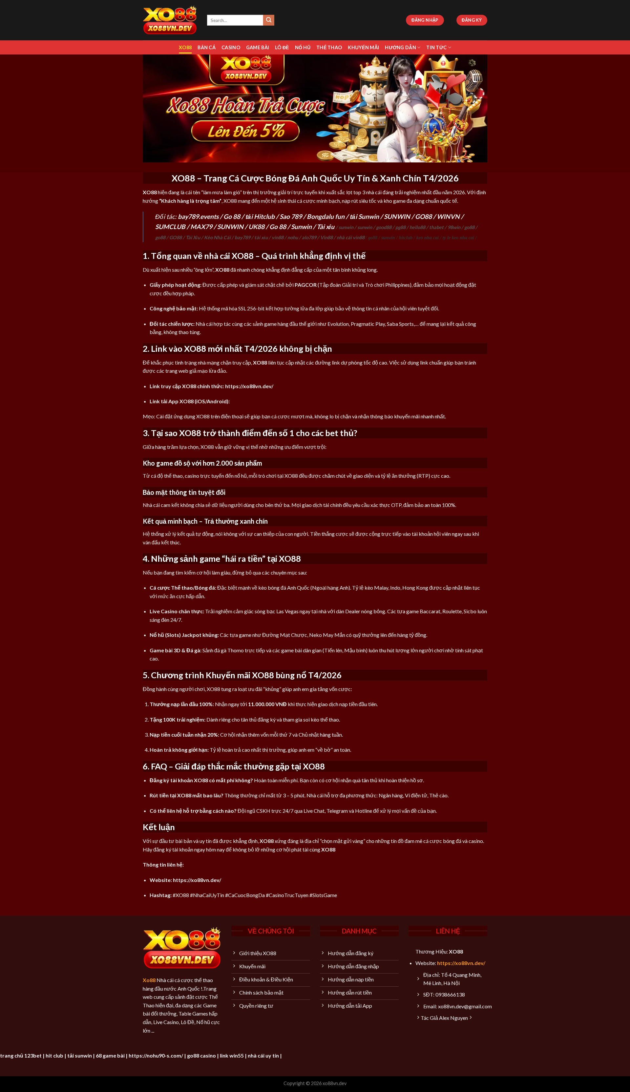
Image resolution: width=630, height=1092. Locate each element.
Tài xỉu (325, 226)
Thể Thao (329, 47)
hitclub (405, 237)
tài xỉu (261, 237)
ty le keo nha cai (458, 237)
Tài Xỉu (193, 237)
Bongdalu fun (326, 216)
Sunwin (301, 226)
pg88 (400, 227)
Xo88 (149, 980)
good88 (383, 227)
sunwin (346, 227)
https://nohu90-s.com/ (156, 1055)
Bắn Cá (207, 47)
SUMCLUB (170, 226)
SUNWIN (397, 216)
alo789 (309, 237)
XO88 (185, 47)
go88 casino (201, 1055)
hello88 (417, 227)
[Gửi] (268, 20)
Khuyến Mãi (363, 47)
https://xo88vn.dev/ (461, 963)
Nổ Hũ (302, 47)
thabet (436, 227)
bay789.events (198, 216)
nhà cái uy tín (263, 1055)
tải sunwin (79, 1055)
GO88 (423, 216)
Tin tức (436, 47)
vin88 (278, 237)
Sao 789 (291, 216)
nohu (292, 237)
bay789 (242, 237)
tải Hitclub (260, 216)
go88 (469, 227)
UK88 (256, 226)
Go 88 (231, 216)
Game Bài (257, 47)
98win (454, 227)
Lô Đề (282, 47)
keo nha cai (427, 237)
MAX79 (201, 226)
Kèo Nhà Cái (217, 237)
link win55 (232, 1055)
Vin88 (326, 237)
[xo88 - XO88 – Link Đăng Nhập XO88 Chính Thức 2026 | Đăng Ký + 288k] (170, 20)
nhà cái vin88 (351, 237)
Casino (230, 47)
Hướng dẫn (400, 47)
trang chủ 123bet (21, 1055)
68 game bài (110, 1055)
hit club (54, 1055)
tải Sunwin (364, 216)
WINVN (448, 216)
